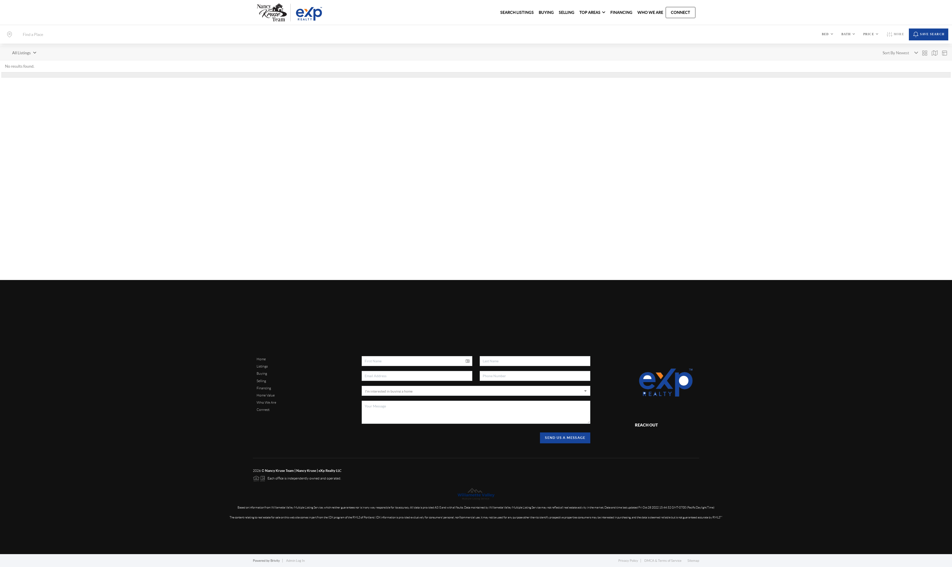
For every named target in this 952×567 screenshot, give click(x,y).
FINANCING (621, 12)
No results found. (19, 66)
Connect (263, 410)
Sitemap (693, 561)
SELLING (566, 12)
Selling (261, 381)
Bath (846, 34)
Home (261, 359)
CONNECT (680, 12)
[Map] (935, 53)
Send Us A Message (565, 438)
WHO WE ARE (650, 12)
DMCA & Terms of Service (663, 561)
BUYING (546, 12)
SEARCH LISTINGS (517, 12)
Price (868, 34)
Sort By (889, 53)
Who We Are (266, 402)
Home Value (266, 395)
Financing (264, 388)
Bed (825, 34)
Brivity (275, 561)
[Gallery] (925, 53)
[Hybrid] (945, 53)
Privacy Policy (628, 561)
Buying (262, 373)
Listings (262, 366)
